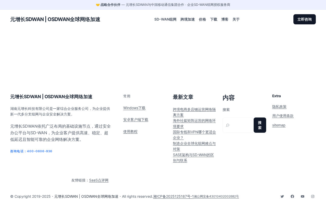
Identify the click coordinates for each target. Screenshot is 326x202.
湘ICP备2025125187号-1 (173, 196)
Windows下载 (134, 108)
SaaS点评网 (98, 180)
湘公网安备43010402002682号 (216, 196)
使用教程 (130, 131)
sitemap (279, 125)
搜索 (226, 109)
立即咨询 (304, 19)
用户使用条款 (283, 115)
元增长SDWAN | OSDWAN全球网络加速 (55, 19)
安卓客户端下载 (135, 119)
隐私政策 (279, 106)
